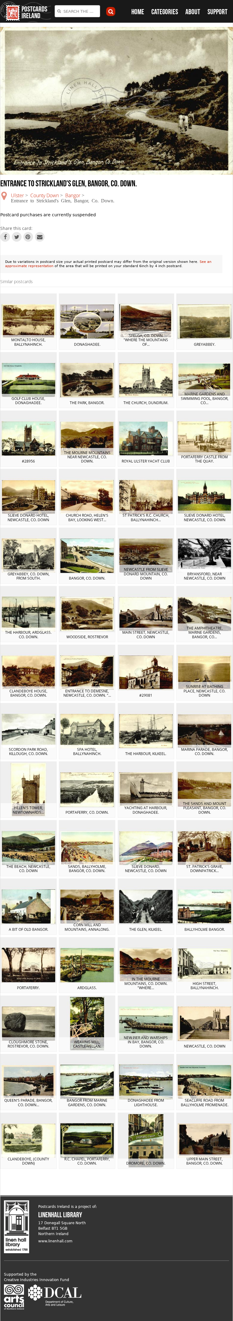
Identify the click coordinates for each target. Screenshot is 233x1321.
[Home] (10, 11)
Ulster (17, 195)
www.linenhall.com (55, 1241)
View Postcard (28, 321)
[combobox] (77, 11)
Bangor (72, 195)
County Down (44, 195)
